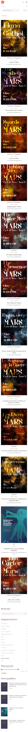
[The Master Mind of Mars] (14, 231)
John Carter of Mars (14, 600)
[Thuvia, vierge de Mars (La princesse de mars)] (14, 327)
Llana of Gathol (14, 62)
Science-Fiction (5, 658)
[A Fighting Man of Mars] (14, 182)
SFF (14, 544)
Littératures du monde (7, 653)
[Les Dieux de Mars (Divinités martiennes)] (14, 426)
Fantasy (3, 639)
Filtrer (4, 673)
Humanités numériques (7, 645)
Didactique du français (7, 634)
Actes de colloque (5, 626)
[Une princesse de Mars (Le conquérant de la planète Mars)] (14, 475)
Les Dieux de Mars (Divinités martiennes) (14, 451)
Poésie (2, 655)
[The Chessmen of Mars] (14, 279)
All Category (4, 623)
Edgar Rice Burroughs (15, 64)
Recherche (25, 613)
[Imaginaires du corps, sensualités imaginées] (14, 524)
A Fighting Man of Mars (14, 206)
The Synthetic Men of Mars (14, 110)
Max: (4, 15)
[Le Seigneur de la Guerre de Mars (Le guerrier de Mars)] (14, 377)
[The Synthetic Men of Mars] (14, 86)
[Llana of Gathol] (14, 38)
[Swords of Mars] (14, 134)
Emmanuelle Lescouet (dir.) (10, 552)
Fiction (3, 642)
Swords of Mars (14, 158)
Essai (2, 637)
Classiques (14, 250)
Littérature (4, 647)
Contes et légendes (5, 631)
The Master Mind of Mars (14, 255)
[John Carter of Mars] (14, 576)
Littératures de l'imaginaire (14, 58)
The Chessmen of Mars (14, 303)
